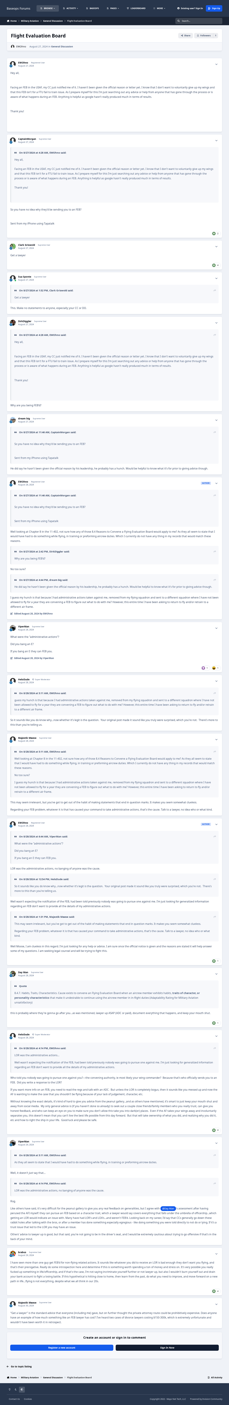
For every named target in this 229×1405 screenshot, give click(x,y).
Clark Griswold (26, 244)
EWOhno (21, 46)
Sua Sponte (24, 276)
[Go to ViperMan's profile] (13, 628)
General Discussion (62, 46)
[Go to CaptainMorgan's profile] (13, 140)
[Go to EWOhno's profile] (12, 46)
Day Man (23, 972)
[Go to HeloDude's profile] (13, 681)
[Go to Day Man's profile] (13, 974)
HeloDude (24, 679)
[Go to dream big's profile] (13, 420)
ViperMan (23, 626)
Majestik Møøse (27, 737)
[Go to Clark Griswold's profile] (13, 246)
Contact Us (14, 1399)
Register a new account (61, 1347)
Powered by (206, 1399)
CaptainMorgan (27, 138)
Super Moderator (42, 679)
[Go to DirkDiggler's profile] (13, 323)
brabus (22, 1252)
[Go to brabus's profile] (13, 1254)
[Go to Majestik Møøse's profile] (13, 739)
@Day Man (168, 1208)
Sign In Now (167, 1347)
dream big (24, 418)
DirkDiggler (24, 321)
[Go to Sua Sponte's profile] (13, 278)
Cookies (28, 1399)
